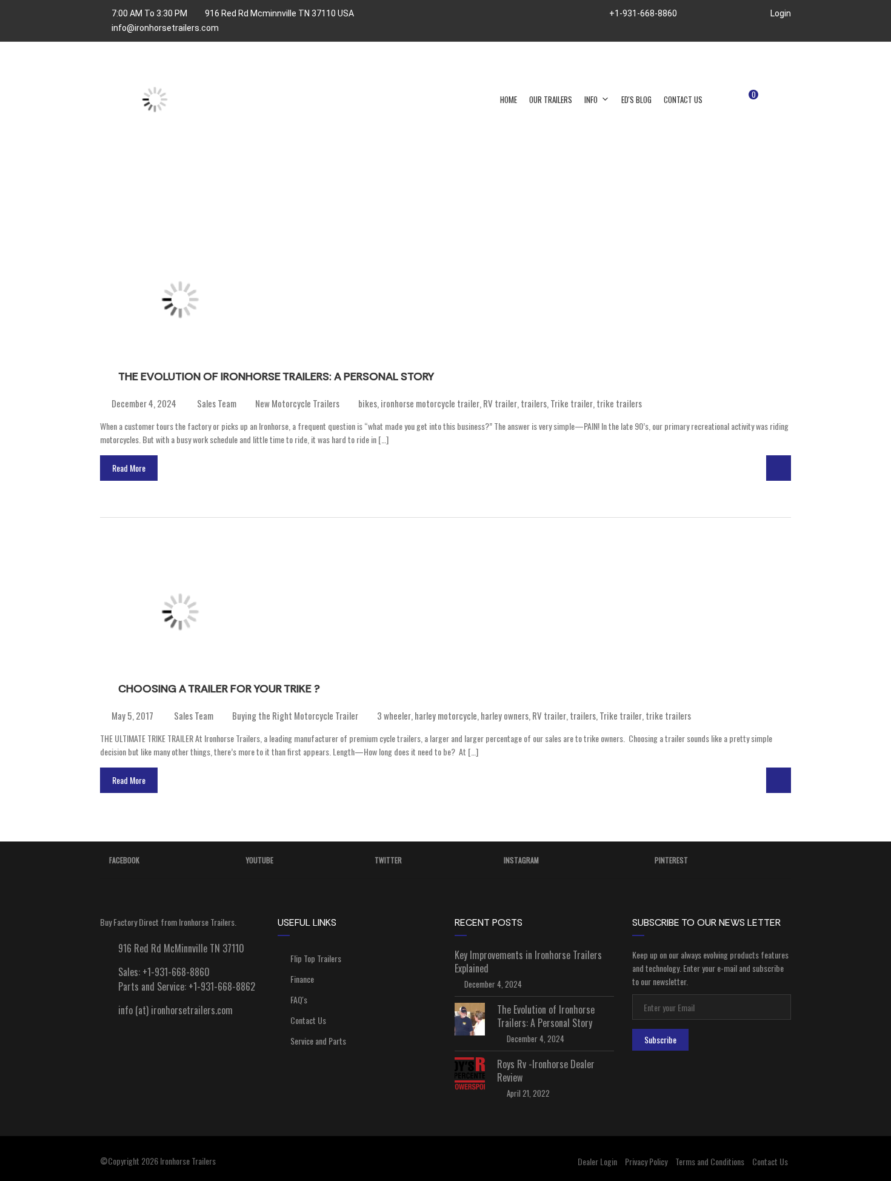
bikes (367, 403)
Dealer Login (597, 1161)
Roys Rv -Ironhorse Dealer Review (546, 1070)
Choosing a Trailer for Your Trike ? (219, 688)
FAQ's (298, 999)
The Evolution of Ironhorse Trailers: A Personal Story (276, 376)
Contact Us (683, 99)
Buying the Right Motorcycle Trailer (295, 715)
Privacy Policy (646, 1161)
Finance (302, 978)
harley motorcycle (446, 715)
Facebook (124, 860)
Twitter (388, 860)
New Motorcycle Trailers (297, 403)
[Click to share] (778, 468)
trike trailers (619, 403)
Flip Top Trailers (315, 958)
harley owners (505, 715)
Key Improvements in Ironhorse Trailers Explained (528, 961)
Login (780, 13)
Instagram (521, 860)
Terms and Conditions (709, 1161)
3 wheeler (394, 715)
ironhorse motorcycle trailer (430, 403)
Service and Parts (318, 1040)
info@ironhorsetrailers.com (165, 28)
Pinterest (671, 860)
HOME (508, 99)
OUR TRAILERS (550, 99)
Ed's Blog (636, 99)
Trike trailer (571, 403)
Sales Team (215, 403)
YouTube (259, 860)
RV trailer (500, 403)
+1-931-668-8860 (642, 13)
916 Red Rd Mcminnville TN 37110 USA (279, 13)
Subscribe (660, 1039)
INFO (591, 99)
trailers (534, 403)
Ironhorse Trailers (188, 1160)
